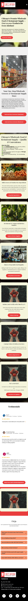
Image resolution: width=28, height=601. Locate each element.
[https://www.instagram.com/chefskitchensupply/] (17, 596)
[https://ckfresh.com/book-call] (8, 4)
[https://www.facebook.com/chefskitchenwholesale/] (4, 596)
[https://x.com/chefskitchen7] (10, 596)
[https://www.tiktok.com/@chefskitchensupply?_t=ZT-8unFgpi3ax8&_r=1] (24, 596)
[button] (26, 4)
